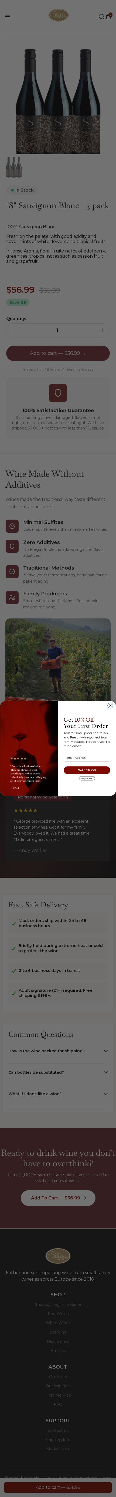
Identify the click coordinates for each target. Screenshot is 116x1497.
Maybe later (87, 778)
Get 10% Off (87, 770)
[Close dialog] (110, 705)
